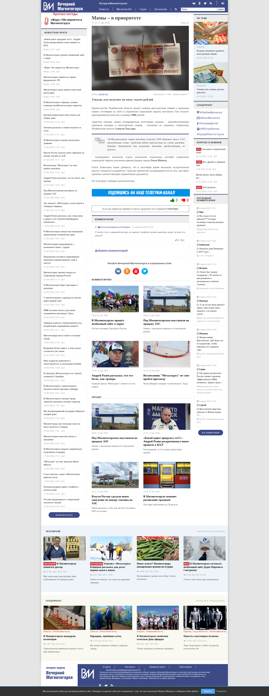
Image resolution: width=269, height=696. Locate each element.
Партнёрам (185, 666)
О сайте (107, 666)
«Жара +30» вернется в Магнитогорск (66, 21)
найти (221, 9)
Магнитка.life (124, 9)
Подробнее (221, 691)
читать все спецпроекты (210, 600)
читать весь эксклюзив (211, 531)
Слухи (143, 9)
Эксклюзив (160, 9)
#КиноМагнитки (210, 117)
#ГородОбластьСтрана (210, 134)
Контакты (130, 666)
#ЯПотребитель (209, 128)
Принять (208, 691)
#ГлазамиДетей (208, 123)
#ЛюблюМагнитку (210, 112)
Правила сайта (157, 666)
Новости (104, 9)
